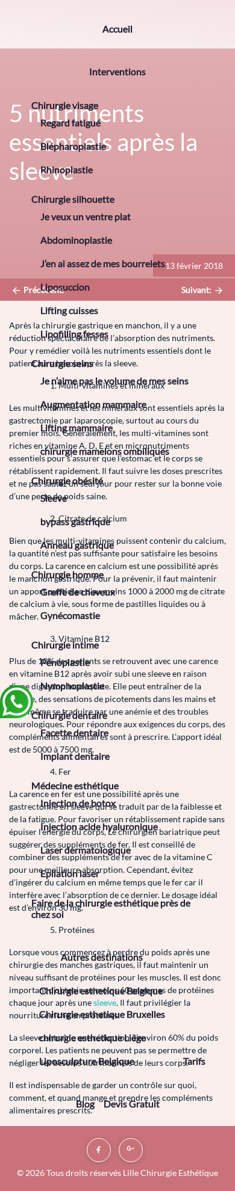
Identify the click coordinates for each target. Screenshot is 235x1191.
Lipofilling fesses (74, 333)
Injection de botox (78, 802)
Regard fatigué (70, 122)
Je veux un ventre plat (85, 216)
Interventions (117, 71)
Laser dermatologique (85, 849)
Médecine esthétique (75, 785)
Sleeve (53, 497)
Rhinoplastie (66, 169)
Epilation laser (69, 873)
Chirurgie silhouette (72, 199)
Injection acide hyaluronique (99, 826)
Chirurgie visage (64, 105)
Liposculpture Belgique (86, 1060)
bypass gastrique (75, 521)
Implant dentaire (75, 756)
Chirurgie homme (67, 574)
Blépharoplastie (73, 146)
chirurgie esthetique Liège (92, 1037)
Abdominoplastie (76, 239)
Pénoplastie (65, 662)
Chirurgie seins (62, 363)
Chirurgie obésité (67, 480)
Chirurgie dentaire (69, 715)
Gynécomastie (70, 615)
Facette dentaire (74, 732)
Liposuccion (65, 286)
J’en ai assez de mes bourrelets (102, 263)
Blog (85, 1103)
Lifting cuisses (69, 310)
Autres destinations (102, 956)
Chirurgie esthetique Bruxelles (102, 1014)
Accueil (117, 28)
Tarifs (194, 1060)
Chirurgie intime (65, 644)
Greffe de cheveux (77, 591)
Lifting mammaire (76, 427)
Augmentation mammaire (93, 404)
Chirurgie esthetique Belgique (101, 990)
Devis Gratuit (132, 1103)
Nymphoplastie (72, 685)
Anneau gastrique (77, 544)
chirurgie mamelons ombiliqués (104, 451)
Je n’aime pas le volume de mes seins (114, 380)
